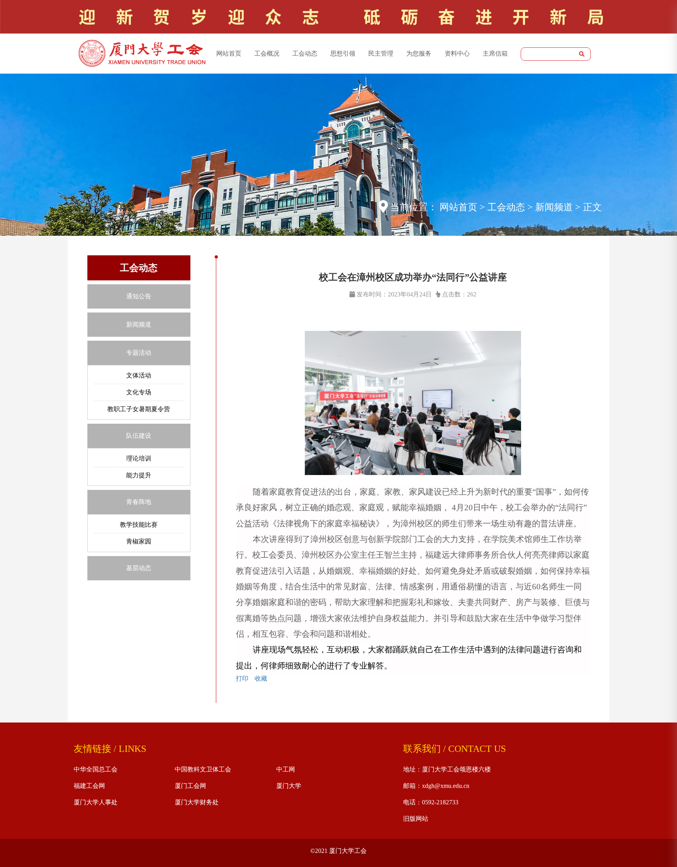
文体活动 (138, 375)
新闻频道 (138, 324)
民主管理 (380, 53)
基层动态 (138, 568)
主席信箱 (495, 53)
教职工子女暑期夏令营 (138, 409)
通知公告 (138, 296)
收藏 (261, 678)
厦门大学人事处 (96, 802)
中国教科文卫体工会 (203, 769)
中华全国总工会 (96, 769)
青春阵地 (138, 502)
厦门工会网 (190, 785)
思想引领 (342, 53)
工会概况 (266, 53)
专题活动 (138, 352)
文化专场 (138, 392)
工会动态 (304, 53)
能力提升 (138, 475)
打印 (242, 678)
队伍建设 (138, 435)
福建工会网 (89, 785)
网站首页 (228, 53)
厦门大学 (288, 785)
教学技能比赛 (138, 524)
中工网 (285, 769)
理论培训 (138, 458)
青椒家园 (138, 541)
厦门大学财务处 (197, 802)
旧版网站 (415, 818)
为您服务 (418, 53)
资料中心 (457, 53)
